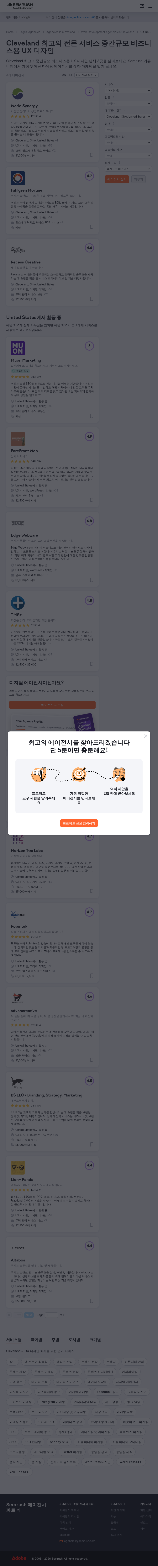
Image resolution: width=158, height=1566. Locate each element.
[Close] (145, 736)
